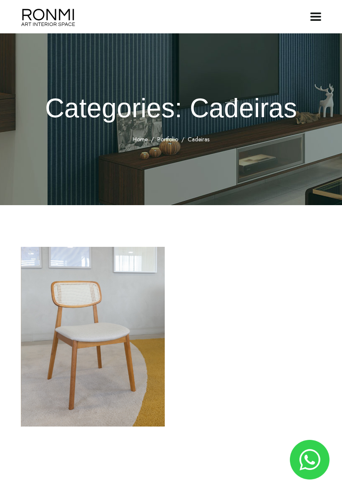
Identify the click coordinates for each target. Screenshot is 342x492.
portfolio (167, 139)
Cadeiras (55, 415)
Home (140, 139)
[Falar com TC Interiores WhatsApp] (309, 459)
